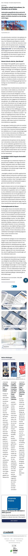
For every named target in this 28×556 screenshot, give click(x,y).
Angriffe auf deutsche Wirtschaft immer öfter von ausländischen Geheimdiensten (14, 427)
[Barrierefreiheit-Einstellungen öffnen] (26, 280)
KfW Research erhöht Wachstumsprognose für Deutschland (22, 427)
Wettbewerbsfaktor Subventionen (6, 427)
